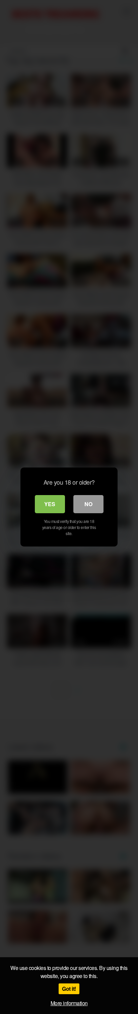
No (88, 504)
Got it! (69, 988)
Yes (49, 504)
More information (69, 1003)
